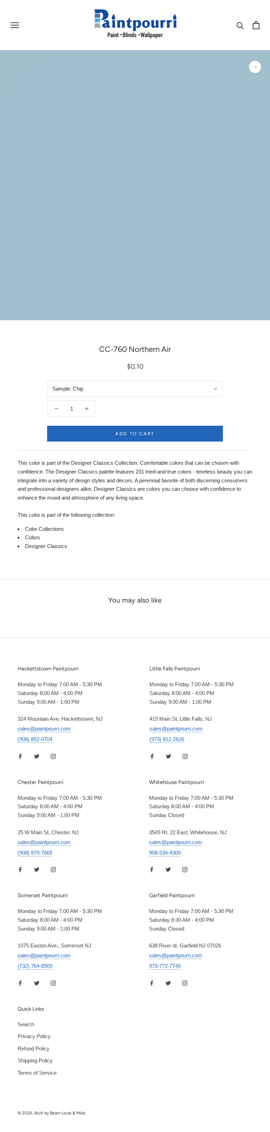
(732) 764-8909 (35, 966)
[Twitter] (36, 756)
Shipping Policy (35, 1060)
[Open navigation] (15, 25)
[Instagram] (53, 756)
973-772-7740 (165, 966)
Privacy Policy (34, 1036)
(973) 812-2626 (166, 739)
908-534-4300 (165, 853)
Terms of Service (37, 1073)
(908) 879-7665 (35, 853)
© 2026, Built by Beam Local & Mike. (52, 1113)
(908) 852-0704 (35, 739)
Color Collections (44, 529)
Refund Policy (34, 1048)
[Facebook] (20, 756)
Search (26, 1024)
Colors (32, 537)
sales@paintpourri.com (44, 729)
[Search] (240, 25)
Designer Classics (46, 546)
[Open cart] (256, 25)
